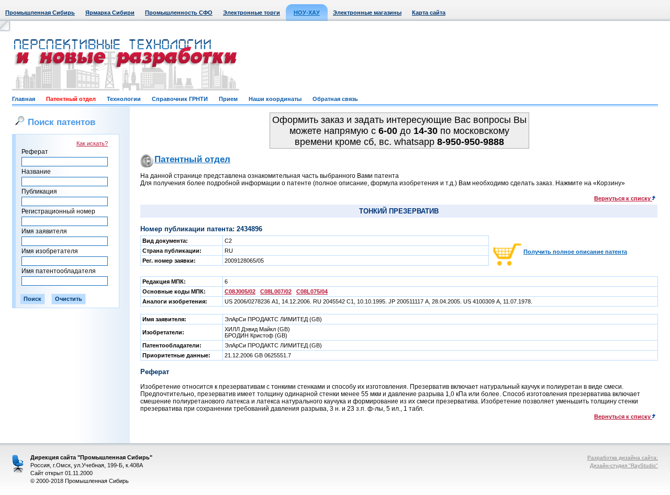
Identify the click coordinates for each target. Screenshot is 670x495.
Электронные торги (251, 12)
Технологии (124, 99)
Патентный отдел (71, 99)
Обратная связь (335, 99)
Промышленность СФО (179, 12)
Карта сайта (428, 12)
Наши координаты (275, 99)
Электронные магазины (367, 12)
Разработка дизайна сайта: (622, 457)
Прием (228, 99)
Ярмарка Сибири (110, 12)
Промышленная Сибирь (40, 12)
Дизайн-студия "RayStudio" (624, 465)
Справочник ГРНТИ (180, 99)
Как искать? (92, 143)
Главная (23, 99)
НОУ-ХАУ (307, 12)
